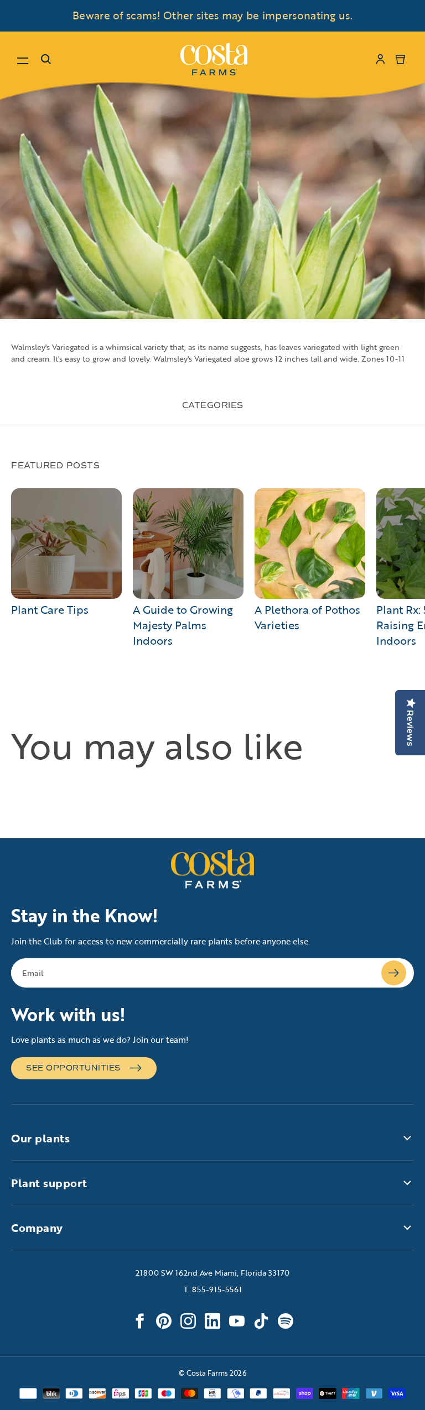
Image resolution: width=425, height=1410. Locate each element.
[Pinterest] (164, 1321)
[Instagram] (188, 1321)
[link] (213, 59)
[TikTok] (261, 1321)
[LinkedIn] (212, 1321)
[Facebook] (139, 1321)
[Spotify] (285, 1321)
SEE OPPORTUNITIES (73, 1068)
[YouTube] (237, 1321)
